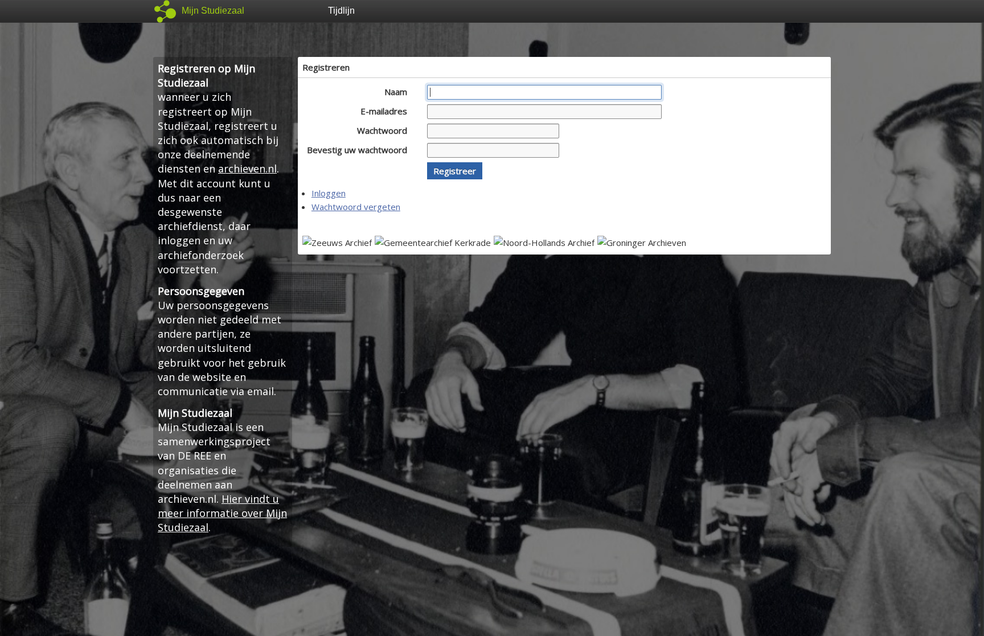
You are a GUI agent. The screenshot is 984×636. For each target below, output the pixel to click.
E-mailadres (384, 111)
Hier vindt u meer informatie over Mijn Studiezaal (222, 513)
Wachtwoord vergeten (355, 206)
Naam (396, 91)
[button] (454, 170)
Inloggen (328, 193)
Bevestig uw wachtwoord (358, 149)
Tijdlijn (341, 10)
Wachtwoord (383, 130)
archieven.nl (247, 168)
